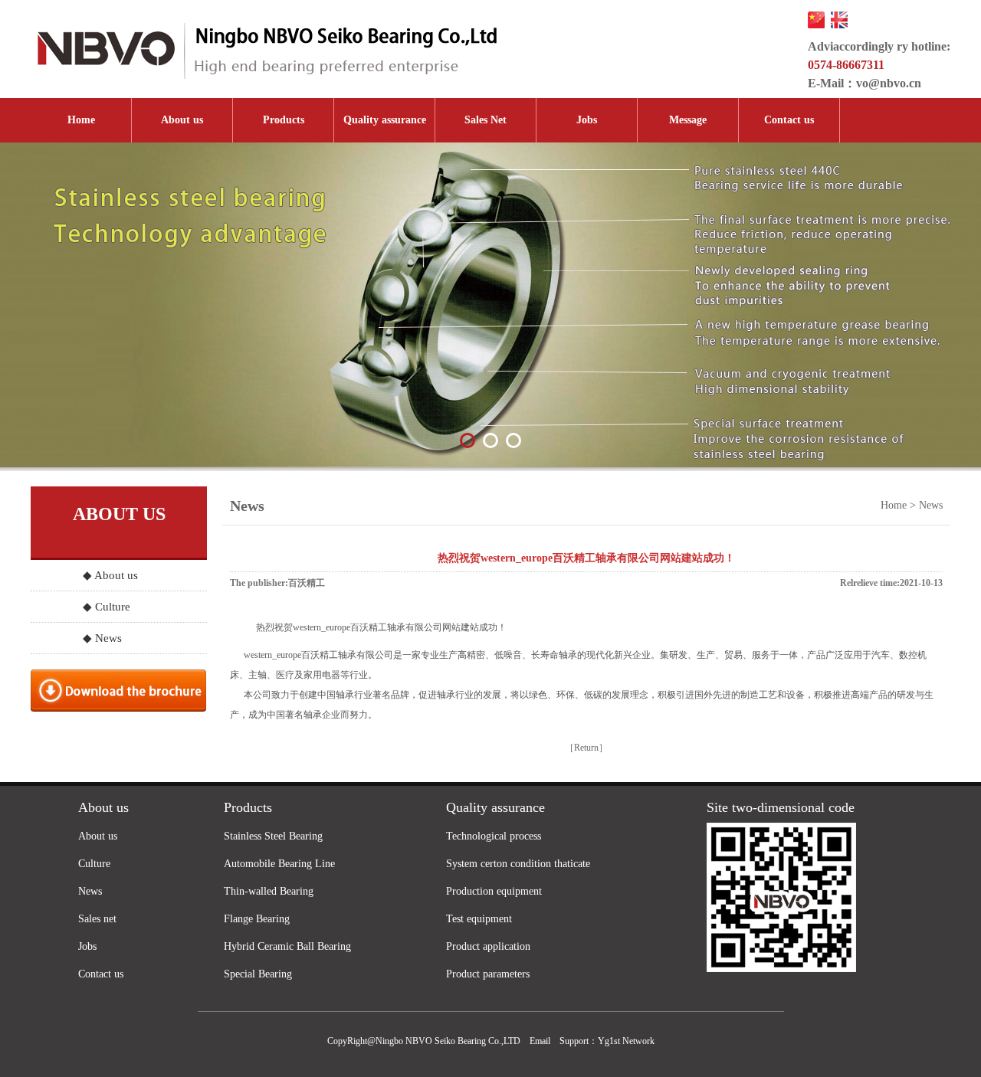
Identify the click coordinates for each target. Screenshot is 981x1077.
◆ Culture (106, 607)
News (90, 891)
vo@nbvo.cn (888, 83)
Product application (488, 946)
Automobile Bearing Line (279, 863)
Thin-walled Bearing (268, 891)
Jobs (586, 120)
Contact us (789, 120)
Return (586, 747)
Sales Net (485, 120)
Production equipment (494, 891)
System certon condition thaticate (518, 863)
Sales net (97, 919)
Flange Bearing (257, 919)
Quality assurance (384, 120)
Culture (94, 863)
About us (182, 120)
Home (81, 120)
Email (540, 1041)
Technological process (493, 836)
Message (688, 120)
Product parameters (488, 974)
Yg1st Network (626, 1041)
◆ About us (110, 575)
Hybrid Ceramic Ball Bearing (287, 946)
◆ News (102, 638)
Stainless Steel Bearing (273, 836)
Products (283, 120)
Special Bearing (258, 974)
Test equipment (479, 919)
